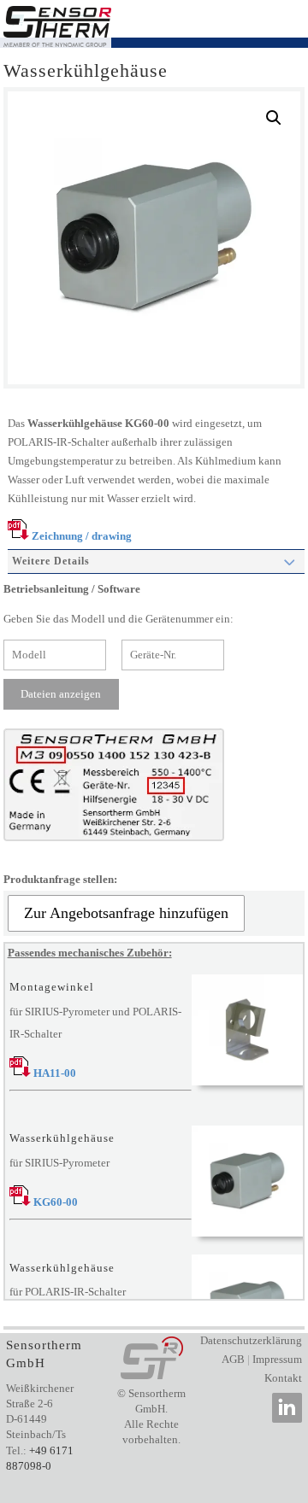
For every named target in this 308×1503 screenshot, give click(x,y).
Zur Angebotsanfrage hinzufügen (126, 912)
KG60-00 (54, 1202)
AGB (233, 1359)
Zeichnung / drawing (80, 535)
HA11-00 (53, 1073)
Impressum (277, 1359)
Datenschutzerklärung (251, 1340)
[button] (273, 117)
